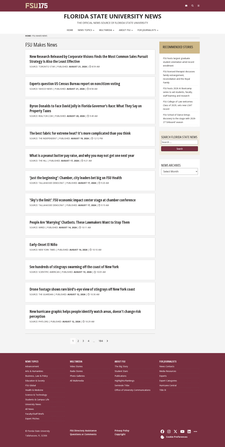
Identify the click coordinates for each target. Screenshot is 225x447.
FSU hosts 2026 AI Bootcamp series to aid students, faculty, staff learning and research (178, 92)
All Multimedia (77, 380)
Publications (120, 375)
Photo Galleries (77, 375)
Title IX (162, 390)
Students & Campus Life (37, 399)
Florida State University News (112, 16)
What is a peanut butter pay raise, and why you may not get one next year (82, 155)
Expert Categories (168, 380)
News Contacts (166, 366)
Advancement (32, 366)
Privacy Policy (122, 430)
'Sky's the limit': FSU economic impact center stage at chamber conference (83, 199)
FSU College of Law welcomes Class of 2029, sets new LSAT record (178, 105)
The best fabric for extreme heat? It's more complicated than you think (80, 133)
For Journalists (147, 30)
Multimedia (106, 30)
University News (33, 404)
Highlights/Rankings (124, 380)
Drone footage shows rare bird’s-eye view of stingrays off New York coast (82, 289)
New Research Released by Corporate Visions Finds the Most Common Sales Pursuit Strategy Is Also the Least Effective (89, 59)
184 (101, 341)
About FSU (125, 30)
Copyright (120, 434)
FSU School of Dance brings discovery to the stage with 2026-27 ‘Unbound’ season (179, 118)
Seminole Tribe (122, 385)
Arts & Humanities (34, 371)
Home (70, 30)
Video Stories (76, 366)
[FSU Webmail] (186, 5)
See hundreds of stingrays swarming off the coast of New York (74, 266)
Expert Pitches (32, 418)
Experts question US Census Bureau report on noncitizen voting (75, 83)
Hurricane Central (167, 385)
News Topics (85, 30)
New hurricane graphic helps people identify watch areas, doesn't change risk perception (85, 314)
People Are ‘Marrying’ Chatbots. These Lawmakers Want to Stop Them (80, 222)
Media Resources (167, 371)
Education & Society (35, 380)
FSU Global (30, 385)
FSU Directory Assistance (83, 430)
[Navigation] (199, 5)
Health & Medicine (34, 390)
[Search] (192, 5)
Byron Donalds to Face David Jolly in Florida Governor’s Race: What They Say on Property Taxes (86, 108)
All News (29, 409)
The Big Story (121, 366)
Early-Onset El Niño (43, 244)
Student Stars (121, 371)
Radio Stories (76, 371)
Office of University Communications (132, 390)
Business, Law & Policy (36, 375)
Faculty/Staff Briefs (34, 413)
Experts (163, 375)
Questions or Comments (83, 434)
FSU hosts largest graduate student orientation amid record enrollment (178, 62)
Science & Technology (36, 394)
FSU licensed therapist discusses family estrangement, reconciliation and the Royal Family (179, 77)
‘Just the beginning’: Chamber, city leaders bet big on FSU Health (76, 177)
